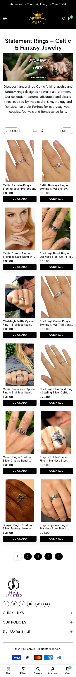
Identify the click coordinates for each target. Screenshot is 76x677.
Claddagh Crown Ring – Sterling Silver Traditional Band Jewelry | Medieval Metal (55, 323)
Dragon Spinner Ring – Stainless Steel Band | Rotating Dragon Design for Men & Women (54, 527)
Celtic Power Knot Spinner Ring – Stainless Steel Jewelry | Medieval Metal (19, 391)
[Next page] (59, 556)
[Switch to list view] (34, 131)
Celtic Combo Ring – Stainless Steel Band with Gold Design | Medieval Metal (19, 255)
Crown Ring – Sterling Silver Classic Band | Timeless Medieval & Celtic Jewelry (17, 459)
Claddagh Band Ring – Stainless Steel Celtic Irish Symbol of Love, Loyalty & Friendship (56, 255)
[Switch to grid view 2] (42, 131)
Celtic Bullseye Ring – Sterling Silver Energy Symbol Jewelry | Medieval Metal (56, 187)
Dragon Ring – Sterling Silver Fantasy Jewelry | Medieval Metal (17, 527)
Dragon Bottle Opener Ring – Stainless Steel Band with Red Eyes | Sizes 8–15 (53, 459)
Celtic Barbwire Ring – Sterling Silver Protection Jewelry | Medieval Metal (19, 187)
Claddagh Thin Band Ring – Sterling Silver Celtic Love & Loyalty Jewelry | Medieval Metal (55, 391)
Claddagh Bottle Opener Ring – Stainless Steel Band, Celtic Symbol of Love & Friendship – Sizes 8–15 (19, 323)
